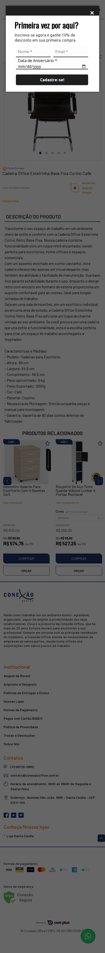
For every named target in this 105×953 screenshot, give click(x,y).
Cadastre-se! (52, 80)
